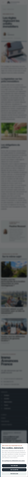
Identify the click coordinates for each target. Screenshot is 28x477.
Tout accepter (14, 469)
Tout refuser (14, 465)
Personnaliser (14, 473)
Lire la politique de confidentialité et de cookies (13, 460)
